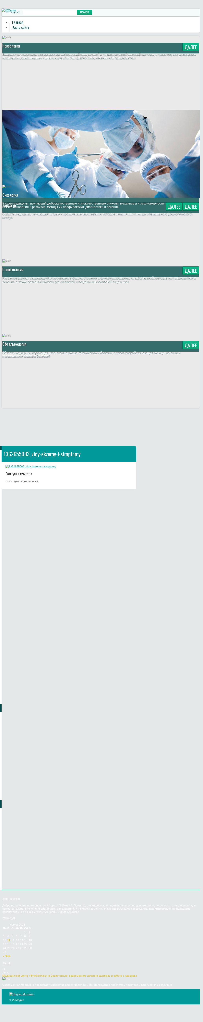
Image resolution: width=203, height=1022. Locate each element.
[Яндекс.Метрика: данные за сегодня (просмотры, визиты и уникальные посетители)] (21, 994)
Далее (191, 46)
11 (8, 940)
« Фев (6, 956)
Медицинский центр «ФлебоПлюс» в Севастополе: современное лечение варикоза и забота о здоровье (69, 975)
